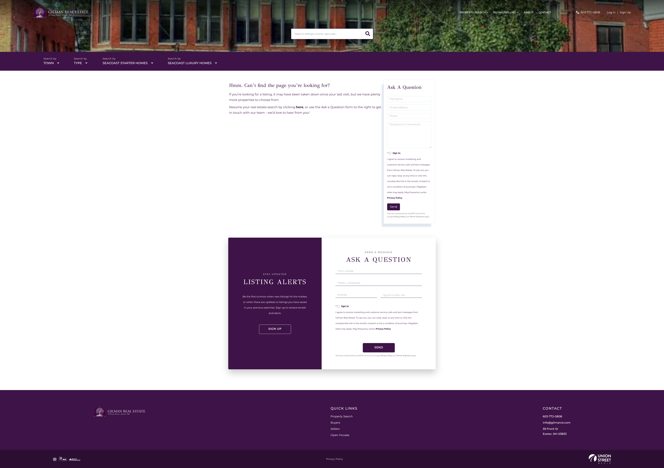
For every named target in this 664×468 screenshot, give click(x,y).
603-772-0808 (590, 12)
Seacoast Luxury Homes (189, 63)
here (299, 107)
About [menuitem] (528, 12)
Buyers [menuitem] (335, 422)
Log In (611, 12)
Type (78, 63)
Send (393, 206)
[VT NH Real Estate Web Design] (600, 459)
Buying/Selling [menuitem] (504, 12)
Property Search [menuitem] (472, 12)
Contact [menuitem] (544, 12)
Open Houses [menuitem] (340, 435)
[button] (368, 34)
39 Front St (555, 431)
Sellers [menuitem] (335, 429)
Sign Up (625, 12)
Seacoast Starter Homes (125, 63)
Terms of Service (417, 217)
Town (48, 63)
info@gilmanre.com (557, 422)
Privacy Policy (394, 198)
